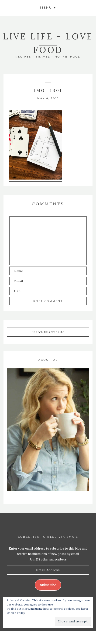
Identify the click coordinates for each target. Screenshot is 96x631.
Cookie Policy (16, 613)
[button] (48, 7)
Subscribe (48, 585)
